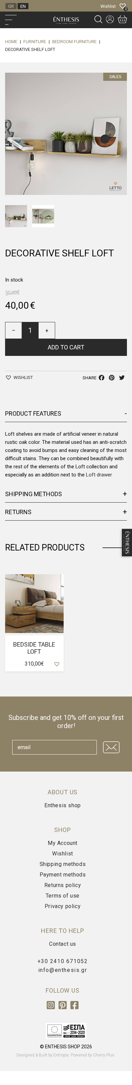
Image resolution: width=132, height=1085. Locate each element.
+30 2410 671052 (63, 961)
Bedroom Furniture (74, 41)
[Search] (98, 19)
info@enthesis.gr (62, 970)
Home (11, 41)
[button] (19, 377)
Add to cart (66, 347)
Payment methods (63, 874)
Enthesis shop (62, 805)
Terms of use (63, 895)
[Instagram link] (51, 1008)
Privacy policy (63, 906)
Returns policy (62, 885)
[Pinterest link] (63, 1008)
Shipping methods (63, 864)
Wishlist (62, 853)
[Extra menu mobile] (26, 20)
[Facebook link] (74, 1008)
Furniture (34, 41)
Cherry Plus (103, 1055)
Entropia (61, 1055)
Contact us (62, 944)
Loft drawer (99, 475)
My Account (63, 843)
